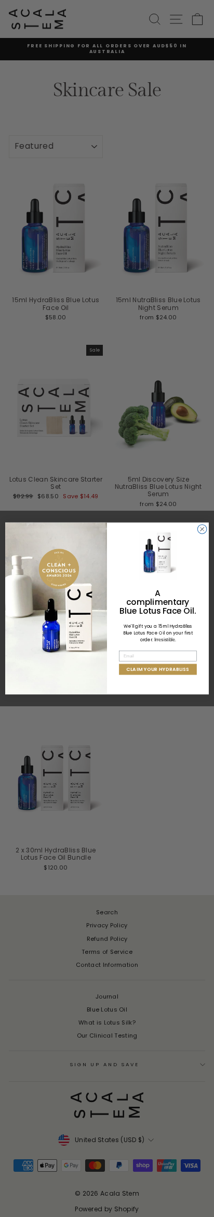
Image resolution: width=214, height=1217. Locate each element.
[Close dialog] (202, 529)
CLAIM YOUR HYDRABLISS (157, 669)
